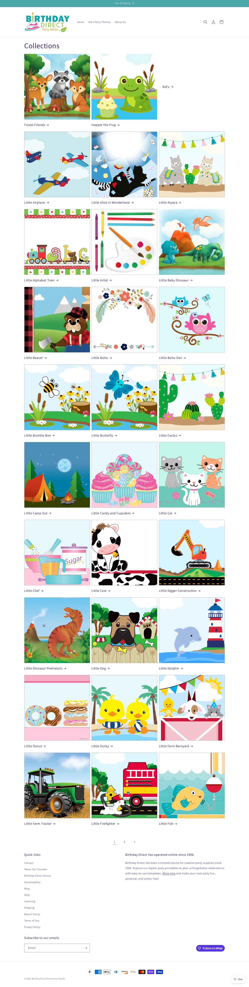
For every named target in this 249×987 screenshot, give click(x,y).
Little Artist (100, 280)
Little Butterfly (102, 435)
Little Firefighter (103, 823)
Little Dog (99, 668)
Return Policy (32, 914)
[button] (205, 22)
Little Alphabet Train (39, 280)
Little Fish (166, 823)
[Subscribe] (86, 948)
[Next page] (134, 842)
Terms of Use (31, 920)
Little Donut (33, 746)
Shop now (169, 873)
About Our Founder (35, 869)
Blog (27, 888)
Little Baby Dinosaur (174, 280)
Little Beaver (33, 358)
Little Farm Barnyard (174, 746)
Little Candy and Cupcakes (111, 513)
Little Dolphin (169, 668)
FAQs (27, 895)
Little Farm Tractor (38, 823)
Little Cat (165, 513)
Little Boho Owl (170, 358)
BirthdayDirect (39, 978)
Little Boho (100, 358)
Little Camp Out (36, 513)
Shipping (29, 907)
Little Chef (32, 590)
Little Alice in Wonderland (111, 202)
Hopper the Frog (104, 125)
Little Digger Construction (178, 590)
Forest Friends (34, 125)
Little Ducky (100, 746)
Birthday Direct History (37, 875)
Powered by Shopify (55, 978)
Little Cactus (168, 435)
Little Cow (99, 590)
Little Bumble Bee (37, 435)
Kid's (166, 87)
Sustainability (32, 882)
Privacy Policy (32, 927)
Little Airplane (34, 202)
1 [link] (114, 842)
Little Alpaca (168, 202)
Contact (29, 863)
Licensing (29, 901)
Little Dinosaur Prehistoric (43, 668)
